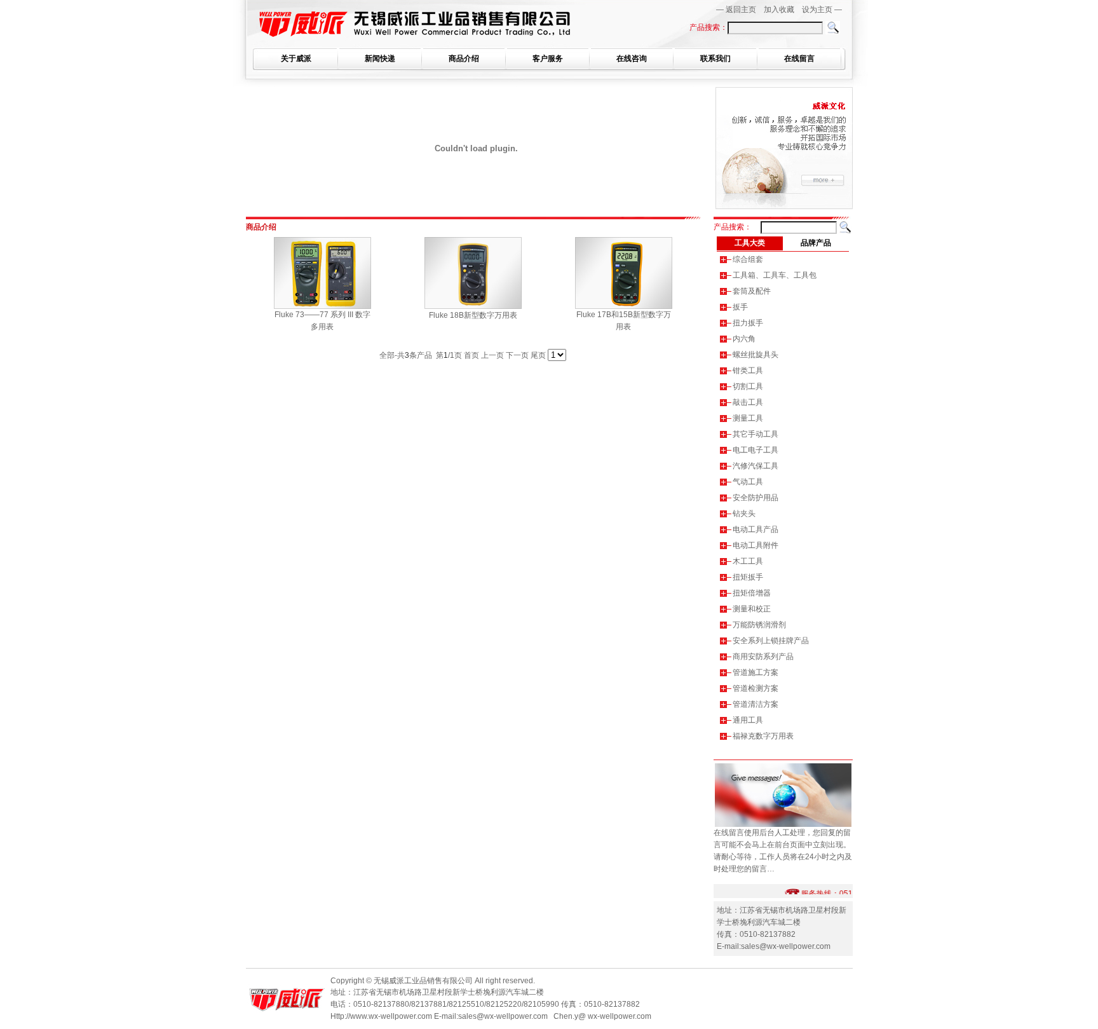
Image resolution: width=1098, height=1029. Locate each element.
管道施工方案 (755, 672)
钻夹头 (744, 513)
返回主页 (741, 9)
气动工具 (748, 481)
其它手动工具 (755, 434)
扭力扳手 (748, 322)
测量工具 (748, 418)
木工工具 (748, 561)
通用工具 (748, 720)
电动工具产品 (755, 529)
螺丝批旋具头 (755, 354)
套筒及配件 (752, 291)
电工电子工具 (755, 450)
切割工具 (748, 386)
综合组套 (748, 259)
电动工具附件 (755, 545)
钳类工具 (748, 370)
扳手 (740, 307)
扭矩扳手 (748, 577)
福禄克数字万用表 (763, 736)
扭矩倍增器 (752, 593)
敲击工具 (748, 402)
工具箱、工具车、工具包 (775, 275)
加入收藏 (779, 9)
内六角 (744, 338)
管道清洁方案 (755, 704)
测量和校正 (752, 608)
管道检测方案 (755, 688)
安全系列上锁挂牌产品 (771, 640)
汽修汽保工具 (755, 465)
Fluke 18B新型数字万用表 (473, 315)
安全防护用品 (755, 497)
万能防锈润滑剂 (759, 624)
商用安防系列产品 (763, 656)
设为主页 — (822, 9)
